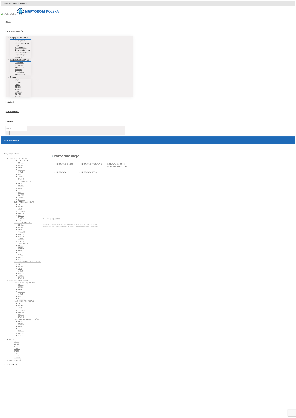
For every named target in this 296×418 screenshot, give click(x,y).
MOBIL (21, 165)
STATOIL (21, 179)
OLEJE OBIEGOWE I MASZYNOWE (27, 262)
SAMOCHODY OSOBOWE (24, 301)
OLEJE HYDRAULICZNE (23, 181)
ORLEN (21, 172)
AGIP (20, 167)
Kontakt (50, 213)
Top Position (56, 219)
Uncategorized (15, 360)
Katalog (50, 206)
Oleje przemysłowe (19, 37)
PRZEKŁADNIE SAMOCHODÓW (26, 319)
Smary (13, 77)
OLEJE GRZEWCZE (21, 160)
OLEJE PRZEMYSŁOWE (18, 158)
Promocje (51, 211)
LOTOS (21, 174)
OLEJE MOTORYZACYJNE (19, 280)
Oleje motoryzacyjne (19, 59)
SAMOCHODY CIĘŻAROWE (24, 282)
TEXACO (21, 169)
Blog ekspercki (53, 209)
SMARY (12, 339)
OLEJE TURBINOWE (22, 243)
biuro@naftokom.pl (20, 3)
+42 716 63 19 (9, 3)
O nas (49, 204)
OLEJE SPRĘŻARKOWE (23, 222)
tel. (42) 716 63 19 (102, 184)
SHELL (20, 163)
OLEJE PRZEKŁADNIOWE (24, 202)
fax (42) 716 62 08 (102, 187)
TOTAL (21, 176)
